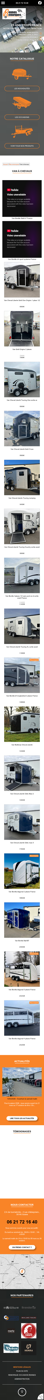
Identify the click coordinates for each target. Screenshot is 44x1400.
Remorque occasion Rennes (22, 1375)
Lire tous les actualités (22, 1118)
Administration (22, 1379)
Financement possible (27, 40)
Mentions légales (22, 1367)
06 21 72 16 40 (22, 3)
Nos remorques (14, 164)
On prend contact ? (22, 1247)
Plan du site (22, 1371)
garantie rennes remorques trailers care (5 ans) (24, 33)
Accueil (5, 164)
